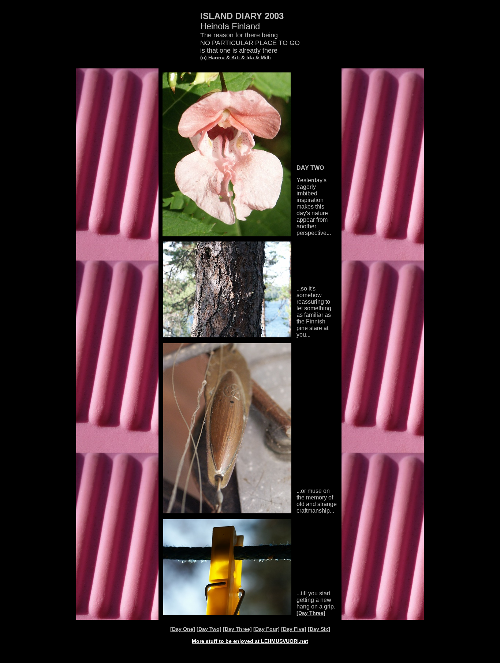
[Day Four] (266, 629)
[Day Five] (293, 629)
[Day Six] (319, 629)
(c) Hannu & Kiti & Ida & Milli (235, 57)
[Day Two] (209, 629)
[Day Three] (310, 613)
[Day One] (182, 629)
